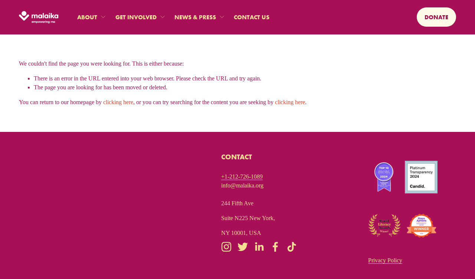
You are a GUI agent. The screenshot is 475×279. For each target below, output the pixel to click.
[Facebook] (275, 247)
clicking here (118, 102)
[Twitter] (243, 247)
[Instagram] (226, 247)
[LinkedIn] (259, 247)
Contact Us (251, 17)
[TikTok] (291, 247)
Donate (436, 17)
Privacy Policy (385, 260)
